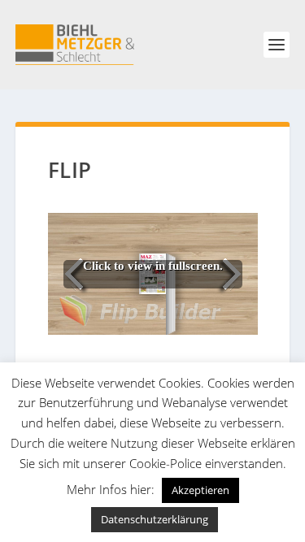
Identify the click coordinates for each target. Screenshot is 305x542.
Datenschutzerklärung (154, 519)
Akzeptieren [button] (200, 490)
